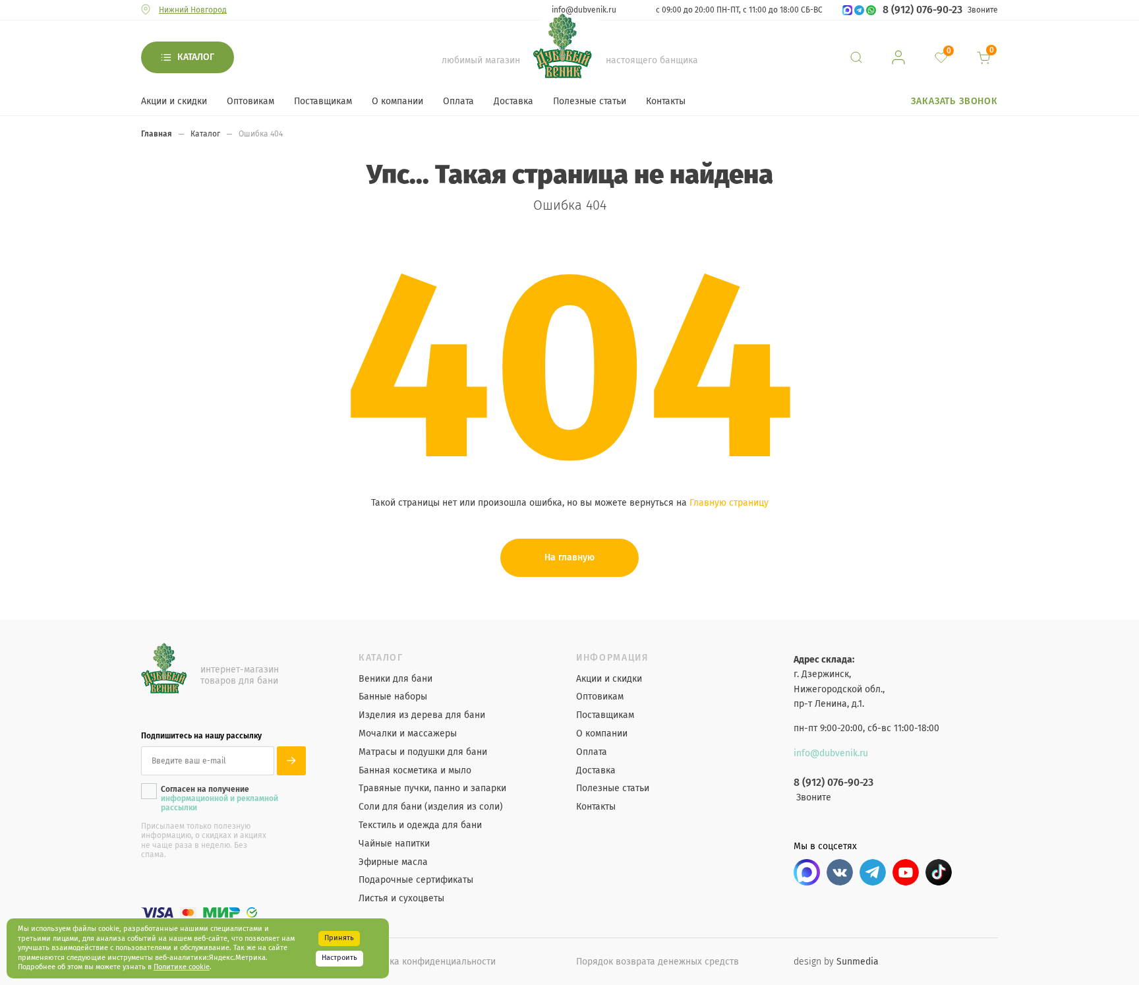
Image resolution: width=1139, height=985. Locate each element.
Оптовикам (250, 101)
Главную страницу (729, 502)
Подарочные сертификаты (416, 880)
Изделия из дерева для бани (422, 715)
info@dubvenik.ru (584, 10)
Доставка (513, 101)
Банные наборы (393, 697)
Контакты (666, 101)
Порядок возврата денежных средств (657, 961)
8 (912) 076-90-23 (922, 10)
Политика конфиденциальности (427, 961)
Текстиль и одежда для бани (420, 825)
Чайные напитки (394, 844)
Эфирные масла (393, 862)
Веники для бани (395, 679)
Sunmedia (857, 961)
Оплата (458, 101)
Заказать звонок (954, 101)
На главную (569, 557)
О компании (397, 101)
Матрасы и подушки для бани (423, 752)
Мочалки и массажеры (408, 734)
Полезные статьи (589, 101)
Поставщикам (323, 101)
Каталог (195, 57)
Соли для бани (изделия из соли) (431, 807)
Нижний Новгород (193, 10)
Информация (612, 658)
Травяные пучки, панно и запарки (432, 788)
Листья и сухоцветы (401, 898)
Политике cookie (182, 967)
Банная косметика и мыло (415, 770)
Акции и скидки (174, 101)
